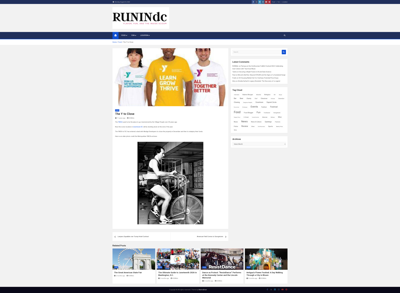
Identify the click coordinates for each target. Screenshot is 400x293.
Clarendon (281, 98)
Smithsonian (261, 126)
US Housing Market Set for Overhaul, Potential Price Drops (258, 78)
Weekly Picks (279, 126)
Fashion (264, 107)
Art (275, 94)
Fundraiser (267, 112)
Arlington (267, 95)
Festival (274, 107)
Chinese (273, 98)
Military (273, 117)
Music (236, 122)
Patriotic (277, 122)
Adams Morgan (247, 94)
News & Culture (256, 122)
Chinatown (264, 98)
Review (244, 126)
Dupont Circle (271, 102)
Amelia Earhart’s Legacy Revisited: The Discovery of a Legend (259, 81)
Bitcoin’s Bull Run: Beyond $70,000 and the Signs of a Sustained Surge (261, 75)
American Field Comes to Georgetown (210, 236)
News (244, 121)
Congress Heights (247, 102)
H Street (246, 117)
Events (254, 106)
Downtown (259, 102)
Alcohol (258, 94)
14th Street (236, 94)
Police (236, 126)
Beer (241, 98)
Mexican (264, 117)
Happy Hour (237, 117)
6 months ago (208, 281)
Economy (236, 107)
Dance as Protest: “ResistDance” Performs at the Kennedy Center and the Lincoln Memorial (221, 275)
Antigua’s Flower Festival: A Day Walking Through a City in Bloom (264, 273)
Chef (256, 98)
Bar (235, 98)
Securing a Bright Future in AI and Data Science (255, 72)
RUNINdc (131, 118)
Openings (268, 122)
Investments (255, 117)
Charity (249, 98)
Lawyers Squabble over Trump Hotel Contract (133, 236)
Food (273, 2)
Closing (237, 102)
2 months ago (120, 276)
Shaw (252, 126)
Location (285, 2)
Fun (279, 2)
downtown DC (138, 127)
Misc (280, 117)
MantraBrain (203, 290)
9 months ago (252, 278)
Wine (235, 130)
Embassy (244, 107)
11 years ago (121, 118)
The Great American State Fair (128, 272)
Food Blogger (248, 113)
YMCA (120, 122)
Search (284, 52)
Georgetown (276, 112)
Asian (280, 94)
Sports (270, 126)
